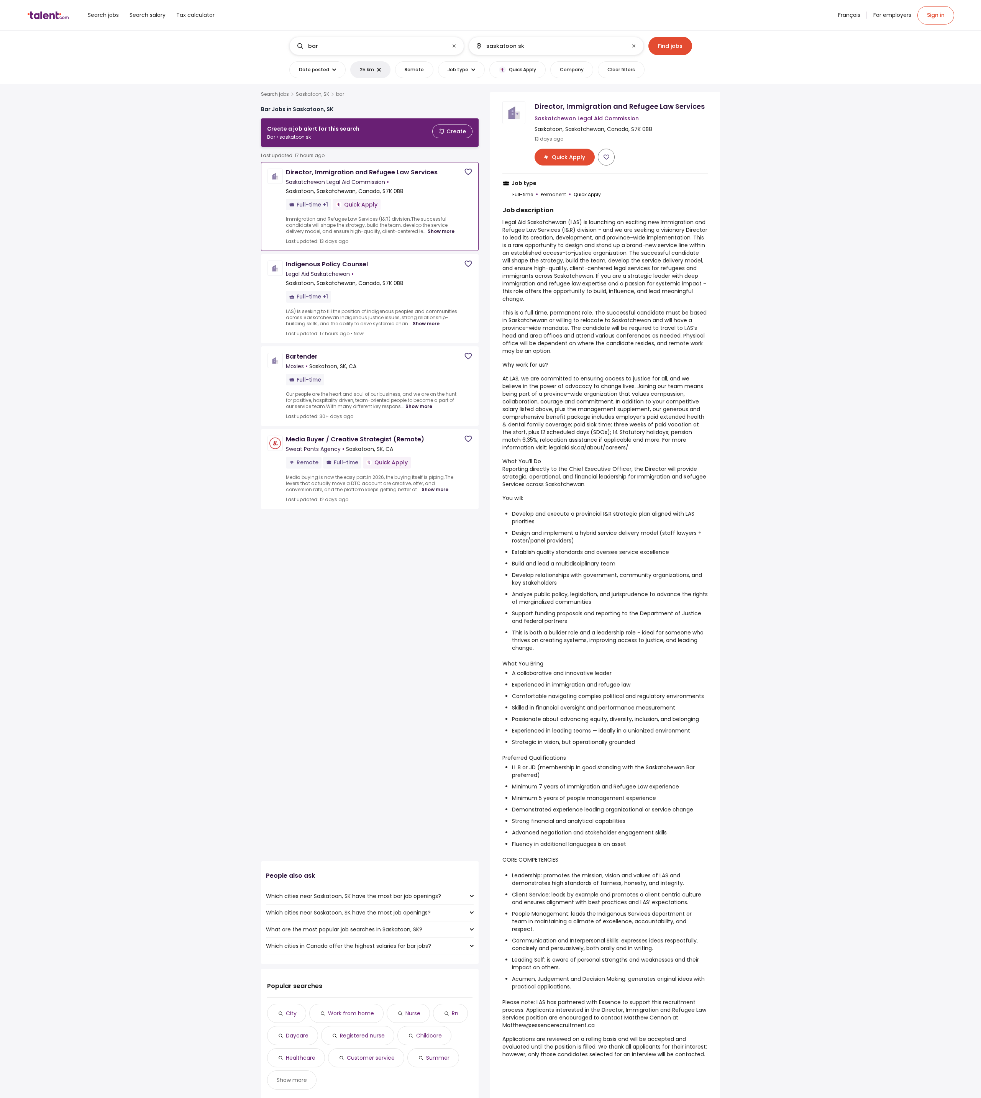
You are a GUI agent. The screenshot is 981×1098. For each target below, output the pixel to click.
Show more (441, 231)
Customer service (371, 1058)
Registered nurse (362, 1035)
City (291, 1013)
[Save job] (468, 172)
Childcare (429, 1035)
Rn (455, 1013)
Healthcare (300, 1058)
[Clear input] (454, 46)
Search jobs (275, 94)
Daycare (297, 1035)
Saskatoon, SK (312, 94)
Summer (437, 1058)
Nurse (412, 1013)
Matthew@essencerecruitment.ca (548, 1025)
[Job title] (370, 46)
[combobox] (376, 46)
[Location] (549, 46)
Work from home (351, 1013)
